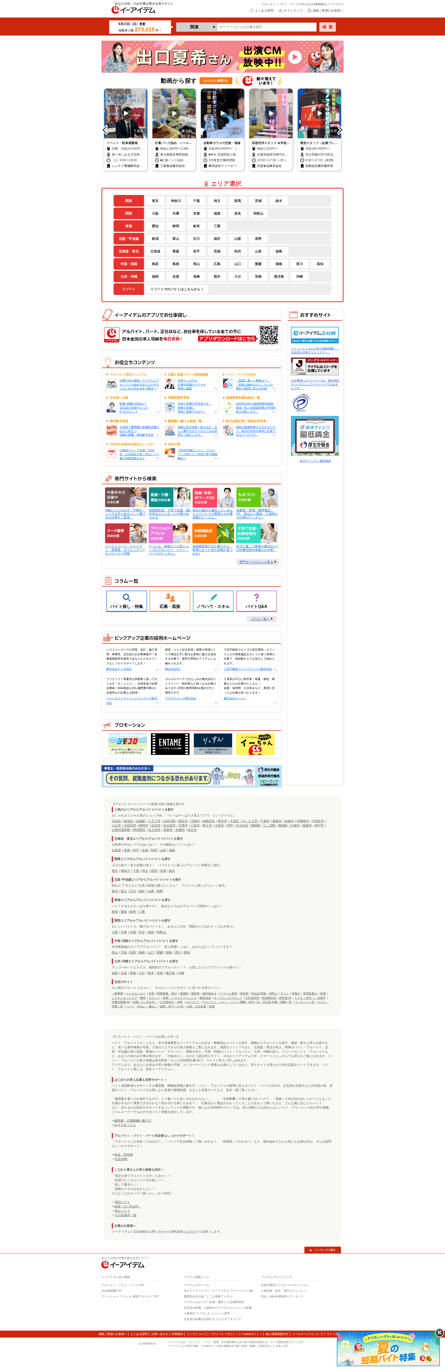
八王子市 (154, 821)
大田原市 (130, 825)
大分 (237, 276)
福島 (279, 251)
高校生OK (285, 997)
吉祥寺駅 (169, 821)
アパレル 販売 (228, 993)
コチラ (190, 1231)
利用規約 (177, 1333)
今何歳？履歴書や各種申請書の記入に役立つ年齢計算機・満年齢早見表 (139, 431)
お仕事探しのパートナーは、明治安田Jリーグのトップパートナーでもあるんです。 (315, 384)
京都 (196, 213)
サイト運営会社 (337, 1333)
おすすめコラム (125, 1125)
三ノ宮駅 (269, 825)
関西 (128, 213)
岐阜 (196, 226)
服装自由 (205, 997)
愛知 (155, 226)
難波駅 (283, 825)
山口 (237, 264)
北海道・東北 (129, 251)
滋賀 (217, 213)
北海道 (155, 251)
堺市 (230, 825)
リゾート (128, 289)
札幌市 (180, 830)
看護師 (184, 993)
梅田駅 (255, 825)
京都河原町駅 (121, 830)
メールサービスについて (307, 1333)
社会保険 (121, 1159)
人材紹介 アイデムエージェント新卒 (207, 1313)
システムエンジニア (124, 997)
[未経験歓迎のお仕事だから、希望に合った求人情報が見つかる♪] (213, 533)
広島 (217, 264)
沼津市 (183, 825)
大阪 (155, 213)
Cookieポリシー (252, 1333)
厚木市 (222, 821)
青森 (176, 251)
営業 (151, 993)
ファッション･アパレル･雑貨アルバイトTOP (130, 1296)
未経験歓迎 (269, 997)
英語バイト (122, 1202)
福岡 (155, 276)
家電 (323, 993)
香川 (299, 264)
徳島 (279, 264)
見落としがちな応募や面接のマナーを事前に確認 (192, 384)
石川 (196, 238)
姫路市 (307, 825)
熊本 (217, 276)
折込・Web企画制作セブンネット (282, 1296)
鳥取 (155, 264)
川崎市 (195, 821)
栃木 (279, 201)
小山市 (116, 825)
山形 (258, 251)
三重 (217, 226)
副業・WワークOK (172, 1006)
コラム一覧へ (260, 619)
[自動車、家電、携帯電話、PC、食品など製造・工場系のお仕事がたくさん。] (257, 497)
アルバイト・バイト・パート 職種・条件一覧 (231, 1001)
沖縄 (299, 276)
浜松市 (155, 825)
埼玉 (217, 201)
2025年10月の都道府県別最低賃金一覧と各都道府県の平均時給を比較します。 (256, 407)
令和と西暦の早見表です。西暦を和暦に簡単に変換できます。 (195, 407)
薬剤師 (195, 993)
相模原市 (209, 821)
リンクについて (197, 1333)
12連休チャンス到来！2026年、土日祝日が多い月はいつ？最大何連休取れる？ (139, 454)
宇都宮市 (318, 821)
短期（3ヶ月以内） (145, 1001)
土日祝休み (167, 1001)
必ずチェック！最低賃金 (315, 460)
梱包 (143, 997)
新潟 (155, 238)
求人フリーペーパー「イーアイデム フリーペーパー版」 (219, 1290)
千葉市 (265, 821)
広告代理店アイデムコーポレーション (285, 1285)
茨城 (258, 201)
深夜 (180, 1001)
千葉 (196, 201)
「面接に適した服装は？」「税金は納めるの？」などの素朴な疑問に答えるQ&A (254, 384)
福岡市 (168, 830)
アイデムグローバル (196, 1285)
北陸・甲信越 (129, 238)
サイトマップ (293, 10)
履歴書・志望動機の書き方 (132, 1120)
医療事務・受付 (167, 993)
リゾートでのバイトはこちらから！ (177, 289)
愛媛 (258, 264)
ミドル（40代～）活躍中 (310, 997)
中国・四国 (129, 264)
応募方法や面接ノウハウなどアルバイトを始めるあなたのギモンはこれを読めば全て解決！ (139, 384)
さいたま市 (250, 821)
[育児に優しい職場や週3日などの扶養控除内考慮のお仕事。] (256, 533)
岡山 (196, 264)
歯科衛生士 (209, 993)
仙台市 (192, 830)
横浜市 (183, 821)
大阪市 (219, 825)
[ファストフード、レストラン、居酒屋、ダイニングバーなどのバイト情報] (125, 533)
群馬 (237, 201)
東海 (128, 226)
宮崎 (258, 276)
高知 (320, 264)
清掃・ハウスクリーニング (180, 997)
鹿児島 (279, 276)
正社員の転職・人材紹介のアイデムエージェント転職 (218, 1307)
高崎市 (277, 821)
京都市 (295, 825)
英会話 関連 (258, 993)
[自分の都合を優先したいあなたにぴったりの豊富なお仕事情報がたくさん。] (213, 497)
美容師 (244, 993)
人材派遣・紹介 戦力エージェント (283, 1290)
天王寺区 (242, 825)
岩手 (196, 251)
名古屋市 (169, 825)
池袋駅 (140, 821)
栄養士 (296, 993)
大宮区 (234, 821)
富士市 (207, 825)
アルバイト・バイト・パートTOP (122, 1285)
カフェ (284, 993)
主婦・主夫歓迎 (196, 1006)
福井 (217, 238)
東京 (155, 201)
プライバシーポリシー (224, 1333)
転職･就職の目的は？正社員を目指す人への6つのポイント (133, 407)
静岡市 (143, 825)
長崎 (196, 276)
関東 (128, 201)
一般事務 (117, 993)
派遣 (212, 1006)
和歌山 (258, 213)
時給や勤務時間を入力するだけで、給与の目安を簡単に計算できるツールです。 (256, 431)
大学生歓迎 (252, 997)
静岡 (176, 226)
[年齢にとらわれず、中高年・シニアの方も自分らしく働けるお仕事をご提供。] (125, 497)
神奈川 (176, 201)
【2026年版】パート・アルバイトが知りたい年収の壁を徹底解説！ (197, 454)
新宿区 (128, 821)
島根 (176, 264)
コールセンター (136, 993)
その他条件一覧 (125, 1215)
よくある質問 (264, 10)
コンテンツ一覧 (304, 1001)
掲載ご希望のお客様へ (328, 10)
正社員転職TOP (111, 1290)
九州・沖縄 (129, 276)
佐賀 (176, 276)
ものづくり (192, 1001)
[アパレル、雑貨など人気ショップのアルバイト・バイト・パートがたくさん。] (169, 533)
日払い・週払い (147, 1006)
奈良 (237, 213)
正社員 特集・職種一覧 (277, 1001)
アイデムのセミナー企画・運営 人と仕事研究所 (214, 1302)
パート (130, 1006)
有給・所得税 (123, 1154)
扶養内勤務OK (121, 1001)
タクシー (154, 997)
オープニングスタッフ (228, 997)
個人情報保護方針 (277, 1333)
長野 (258, 238)
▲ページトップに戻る (322, 1250)
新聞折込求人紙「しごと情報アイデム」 (209, 1296)
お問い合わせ (159, 1333)
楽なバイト (122, 1211)
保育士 (273, 993)
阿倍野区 (139, 830)
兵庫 (176, 213)
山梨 (237, 238)
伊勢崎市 (303, 821)
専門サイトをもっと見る (256, 562)
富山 (176, 238)
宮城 (217, 251)
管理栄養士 (310, 993)
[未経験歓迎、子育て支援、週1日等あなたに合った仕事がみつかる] (169, 497)
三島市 (195, 825)
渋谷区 (116, 821)
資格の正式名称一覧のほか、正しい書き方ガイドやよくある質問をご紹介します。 (197, 431)
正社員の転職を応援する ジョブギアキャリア (212, 1319)
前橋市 (289, 821)
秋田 (237, 251)
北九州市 (154, 830)
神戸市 (319, 825)
